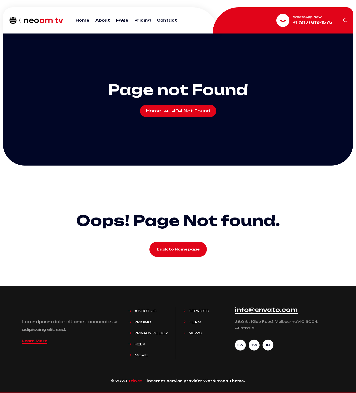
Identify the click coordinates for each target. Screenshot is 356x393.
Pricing (142, 20)
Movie (141, 355)
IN (268, 345)
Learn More (34, 341)
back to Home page (178, 249)
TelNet (135, 381)
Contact (167, 20)
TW (254, 345)
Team (195, 322)
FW (240, 345)
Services (199, 311)
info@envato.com (266, 309)
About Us (145, 311)
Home (82, 20)
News (195, 333)
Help (139, 344)
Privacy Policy (151, 333)
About (102, 20)
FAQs (122, 20)
